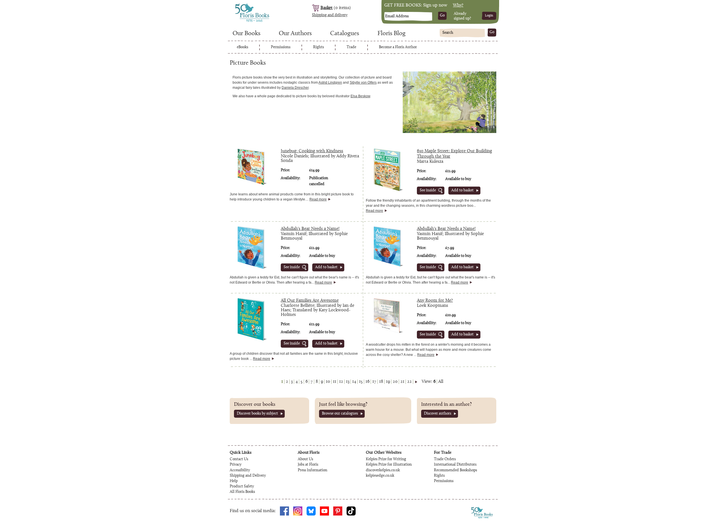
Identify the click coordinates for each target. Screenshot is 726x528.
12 (341, 381)
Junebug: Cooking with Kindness (312, 151)
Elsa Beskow (360, 96)
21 (402, 381)
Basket (326, 8)
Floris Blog (391, 34)
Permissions (280, 47)
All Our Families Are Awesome (310, 300)
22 (409, 381)
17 (374, 381)
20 (395, 381)
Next (416, 382)
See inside (428, 191)
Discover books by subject (257, 414)
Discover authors (437, 414)
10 (328, 381)
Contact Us (239, 459)
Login (489, 15)
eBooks (242, 47)
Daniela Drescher (295, 88)
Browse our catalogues (340, 414)
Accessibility (240, 470)
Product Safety (242, 487)
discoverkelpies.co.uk (383, 470)
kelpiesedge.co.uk (380, 476)
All (440, 381)
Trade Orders (445, 459)
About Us (305, 459)
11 (334, 381)
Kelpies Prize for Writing (386, 459)
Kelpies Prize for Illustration (389, 465)
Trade (351, 47)
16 (368, 381)
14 (354, 381)
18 (381, 381)
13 (347, 381)
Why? (458, 5)
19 (388, 381)
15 (361, 381)
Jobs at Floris (308, 465)
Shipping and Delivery (248, 476)
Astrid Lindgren (330, 83)
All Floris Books (242, 492)
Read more (318, 199)
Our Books (246, 34)
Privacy (235, 465)
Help (234, 481)
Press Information (312, 470)
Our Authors (295, 34)
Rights (318, 47)
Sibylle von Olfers (363, 83)
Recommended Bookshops (455, 470)
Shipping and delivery (329, 15)
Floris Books (242, 5)
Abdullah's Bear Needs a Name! (310, 229)
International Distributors (455, 465)
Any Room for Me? (435, 300)
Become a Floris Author (398, 47)
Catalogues (344, 34)
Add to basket (462, 191)
